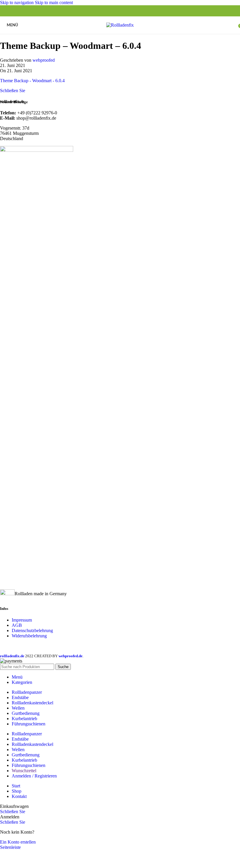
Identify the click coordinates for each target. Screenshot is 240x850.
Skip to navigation (17, 2)
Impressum (22, 619)
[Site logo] (120, 25)
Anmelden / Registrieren (34, 775)
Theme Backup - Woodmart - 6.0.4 (32, 80)
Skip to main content (54, 2)
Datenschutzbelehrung (32, 630)
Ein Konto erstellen (18, 841)
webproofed (43, 60)
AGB (17, 625)
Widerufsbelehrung (29, 635)
